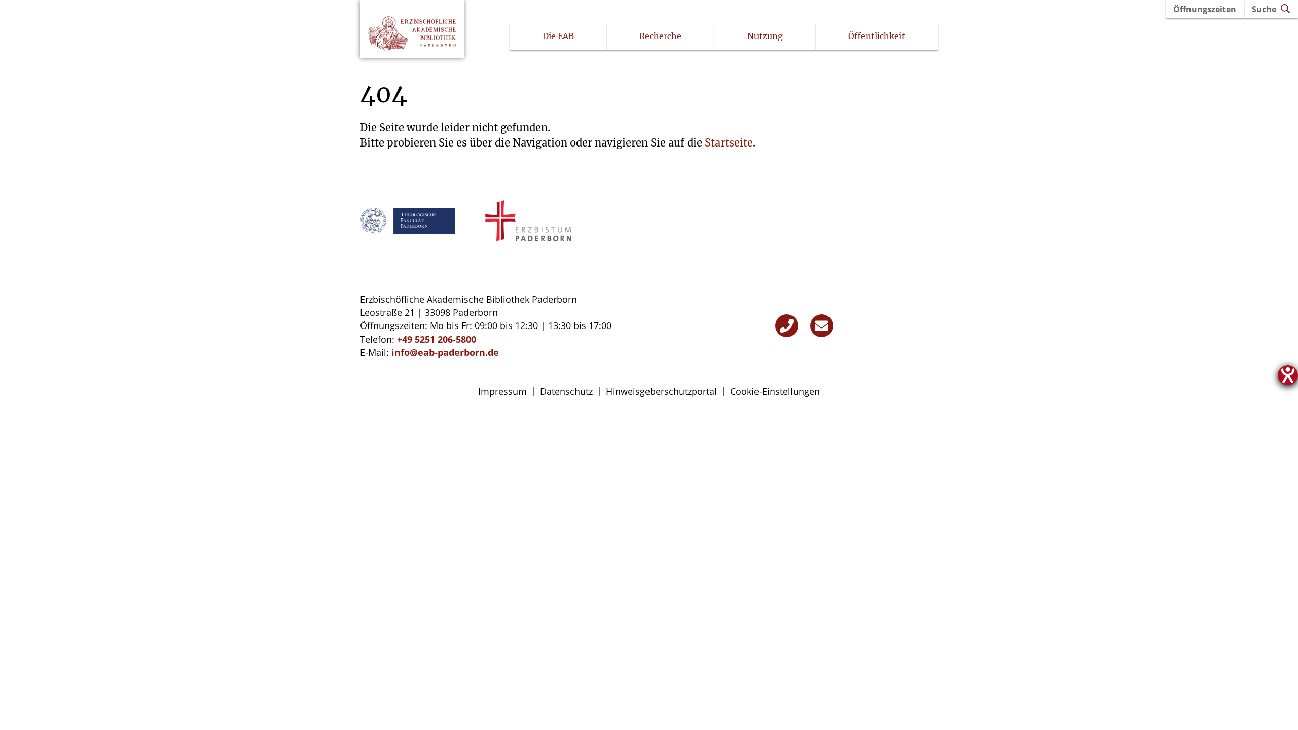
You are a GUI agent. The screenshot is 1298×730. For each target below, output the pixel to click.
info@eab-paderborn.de (445, 352)
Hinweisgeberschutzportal (661, 391)
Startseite (729, 142)
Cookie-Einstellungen (775, 391)
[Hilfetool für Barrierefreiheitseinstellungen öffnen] (1288, 375)
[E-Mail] (821, 325)
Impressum (502, 391)
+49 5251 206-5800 (436, 339)
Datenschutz (566, 391)
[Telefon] (786, 325)
